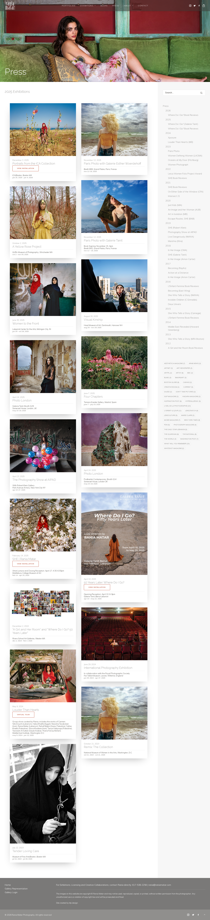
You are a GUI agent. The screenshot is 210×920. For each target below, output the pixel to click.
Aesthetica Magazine (174, 363)
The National (189, 434)
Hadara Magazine (191, 396)
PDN (167, 425)
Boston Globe (171, 382)
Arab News (195, 363)
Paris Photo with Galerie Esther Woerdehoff (112, 163)
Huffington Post (173, 401)
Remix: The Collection (98, 747)
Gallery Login (11, 892)
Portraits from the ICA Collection (33, 163)
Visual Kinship (93, 319)
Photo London (21, 400)
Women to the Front (25, 323)
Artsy (179, 373)
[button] (190, 5)
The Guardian (171, 434)
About (127, 6)
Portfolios (68, 6)
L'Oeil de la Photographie (177, 406)
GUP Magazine (171, 396)
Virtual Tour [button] (23, 715)
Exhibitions (86, 6)
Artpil (168, 373)
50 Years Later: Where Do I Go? (104, 582)
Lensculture (170, 415)
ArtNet (168, 368)
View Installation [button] (25, 168)
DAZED (168, 392)
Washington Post (189, 439)
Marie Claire (187, 415)
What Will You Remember (177, 444)
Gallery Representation (16, 888)
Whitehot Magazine (174, 448)
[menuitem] (68, 5)
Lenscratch (191, 411)
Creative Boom (171, 387)
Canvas (187, 382)
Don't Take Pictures (186, 392)
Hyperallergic (193, 401)
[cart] (203, 5)
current (188, 387)
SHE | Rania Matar (24, 559)
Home (8, 885)
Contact (143, 6)
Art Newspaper (184, 368)
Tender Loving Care (25, 851)
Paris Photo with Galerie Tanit (103, 240)
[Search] (184, 93)
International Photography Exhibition (108, 668)
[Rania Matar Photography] (10, 5)
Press (115, 6)
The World (170, 439)
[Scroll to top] (204, 914)
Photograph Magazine (185, 425)
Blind (167, 378)
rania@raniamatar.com (159, 885)
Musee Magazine (172, 420)
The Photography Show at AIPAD (34, 480)
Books (104, 6)
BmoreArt (180, 378)
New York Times (192, 420)
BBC (190, 373)
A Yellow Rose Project (26, 246)
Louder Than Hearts (25, 710)
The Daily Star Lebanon (175, 429)
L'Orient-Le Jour (172, 411)
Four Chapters (93, 396)
